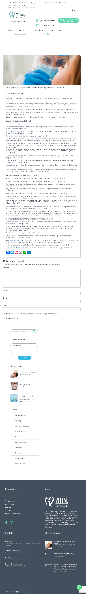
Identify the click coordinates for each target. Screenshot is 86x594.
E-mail (5, 298)
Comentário (7, 268)
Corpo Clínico (38, 30)
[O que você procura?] (48, 34)
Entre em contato (12, 248)
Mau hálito (18, 437)
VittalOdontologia (13, 240)
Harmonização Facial (22, 426)
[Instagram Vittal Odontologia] (75, 10)
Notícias (50, 30)
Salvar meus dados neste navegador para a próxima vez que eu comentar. (31, 314)
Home (65, 43)
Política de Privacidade (12, 514)
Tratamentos (23, 30)
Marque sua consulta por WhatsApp (69, 20)
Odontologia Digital (21, 442)
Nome (5, 290)
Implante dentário (21, 431)
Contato (61, 30)
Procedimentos (20, 458)
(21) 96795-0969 (20, 552)
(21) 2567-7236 (9, 552)
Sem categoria (20, 464)
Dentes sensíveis (21, 415)
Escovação (18, 421)
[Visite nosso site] (21, 592)
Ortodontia (18, 447)
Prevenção (18, 453)
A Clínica (10, 30)
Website (6, 306)
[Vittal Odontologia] (18, 15)
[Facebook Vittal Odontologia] (72, 10)
